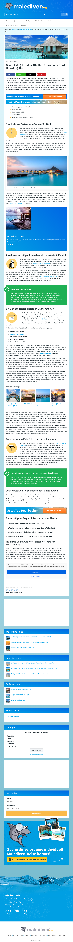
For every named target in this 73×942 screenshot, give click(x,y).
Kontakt (27, 935)
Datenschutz (52, 935)
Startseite (15, 29)
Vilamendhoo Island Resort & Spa (21, 689)
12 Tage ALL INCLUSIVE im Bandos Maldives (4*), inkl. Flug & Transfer (31, 674)
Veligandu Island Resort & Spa (20, 695)
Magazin (26, 25)
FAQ (22, 935)
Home (9, 21)
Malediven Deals (14, 716)
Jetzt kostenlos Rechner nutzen (28, 859)
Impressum (61, 935)
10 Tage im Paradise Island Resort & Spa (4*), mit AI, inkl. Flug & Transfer (32, 663)
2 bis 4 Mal (11, 744)
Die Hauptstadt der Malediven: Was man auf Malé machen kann (30, 642)
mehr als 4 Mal (12, 746)
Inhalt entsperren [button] (36, 572)
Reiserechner (19, 21)
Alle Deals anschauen (13, 245)
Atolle (30, 29)
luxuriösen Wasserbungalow (48, 276)
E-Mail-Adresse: (10, 805)
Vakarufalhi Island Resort (18, 700)
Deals (51, 21)
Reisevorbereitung (13, 25)
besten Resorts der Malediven (41, 263)
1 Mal (9, 738)
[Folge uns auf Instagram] (66, 14)
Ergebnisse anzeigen (36, 754)
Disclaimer (43, 935)
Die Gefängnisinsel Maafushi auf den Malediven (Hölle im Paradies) (31, 637)
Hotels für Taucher (43, 319)
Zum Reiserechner (55, 97)
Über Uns (16, 935)
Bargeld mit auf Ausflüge (17, 203)
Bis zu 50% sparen (54, 510)
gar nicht (11, 736)
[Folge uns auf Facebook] (63, 14)
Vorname (8, 798)
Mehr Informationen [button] (36, 576)
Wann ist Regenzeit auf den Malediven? (22, 647)
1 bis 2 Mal (11, 741)
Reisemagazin (23, 29)
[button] (10, 74)
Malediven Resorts (40, 21)
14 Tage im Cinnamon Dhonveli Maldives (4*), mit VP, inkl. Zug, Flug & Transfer (34, 668)
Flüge (29, 21)
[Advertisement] (36, 612)
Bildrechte (34, 935)
